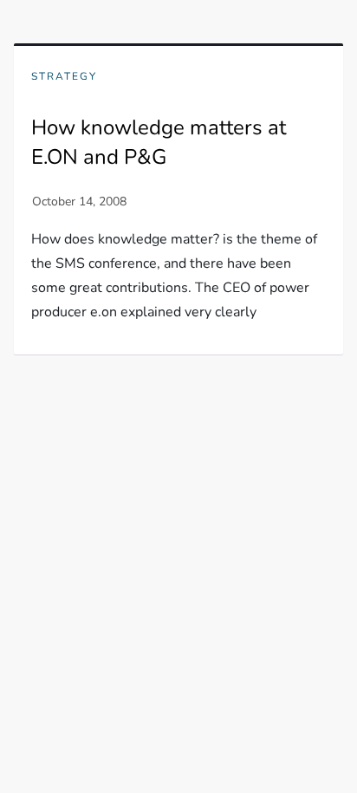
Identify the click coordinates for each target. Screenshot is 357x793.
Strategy (64, 76)
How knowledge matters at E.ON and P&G (158, 142)
